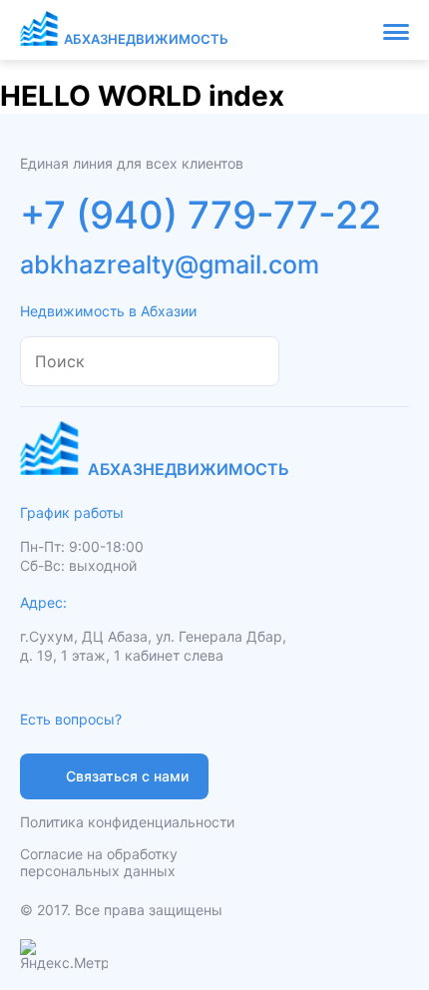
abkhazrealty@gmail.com (169, 264)
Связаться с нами (127, 775)
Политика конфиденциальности (127, 821)
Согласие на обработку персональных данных (99, 862)
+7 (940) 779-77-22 (200, 215)
